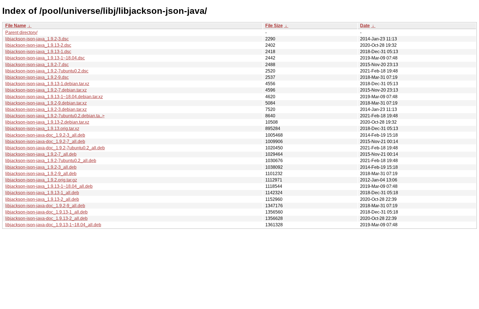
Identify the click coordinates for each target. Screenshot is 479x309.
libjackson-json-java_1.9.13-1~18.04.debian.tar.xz (54, 96)
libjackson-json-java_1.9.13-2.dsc (38, 45)
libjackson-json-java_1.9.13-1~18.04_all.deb (49, 186)
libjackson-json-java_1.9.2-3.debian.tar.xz (46, 109)
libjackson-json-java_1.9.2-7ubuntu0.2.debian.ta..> (55, 115)
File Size (274, 25)
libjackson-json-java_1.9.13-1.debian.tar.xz (47, 83)
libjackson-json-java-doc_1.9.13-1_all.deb (46, 212)
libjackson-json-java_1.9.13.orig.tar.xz (42, 128)
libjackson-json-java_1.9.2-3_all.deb (41, 167)
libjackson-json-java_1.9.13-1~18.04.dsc (45, 58)
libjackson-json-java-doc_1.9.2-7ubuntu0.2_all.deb (55, 148)
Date (365, 25)
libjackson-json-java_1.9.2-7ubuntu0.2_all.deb (50, 160)
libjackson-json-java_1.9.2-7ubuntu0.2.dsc (46, 71)
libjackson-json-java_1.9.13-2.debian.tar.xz (47, 122)
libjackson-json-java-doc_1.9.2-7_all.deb (45, 141)
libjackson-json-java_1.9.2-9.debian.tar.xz (46, 103)
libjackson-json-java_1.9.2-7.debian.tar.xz (46, 90)
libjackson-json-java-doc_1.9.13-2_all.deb (46, 218)
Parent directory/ (21, 32)
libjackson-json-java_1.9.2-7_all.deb (41, 154)
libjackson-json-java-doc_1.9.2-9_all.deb (45, 205)
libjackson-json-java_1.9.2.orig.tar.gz (41, 180)
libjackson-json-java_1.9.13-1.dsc (38, 51)
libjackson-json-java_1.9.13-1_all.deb (42, 192)
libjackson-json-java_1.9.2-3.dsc (37, 39)
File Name (15, 25)
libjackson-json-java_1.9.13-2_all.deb (42, 199)
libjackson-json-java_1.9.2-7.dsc (37, 64)
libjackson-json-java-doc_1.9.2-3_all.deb (45, 135)
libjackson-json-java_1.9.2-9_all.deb (41, 173)
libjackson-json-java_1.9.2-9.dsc (37, 77)
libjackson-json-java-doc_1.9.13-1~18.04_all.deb (53, 224)
